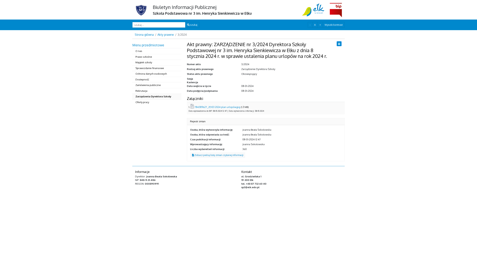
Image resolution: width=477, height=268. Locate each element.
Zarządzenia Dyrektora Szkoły (153, 96)
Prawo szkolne (143, 56)
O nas (138, 51)
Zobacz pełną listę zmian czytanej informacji (218, 155)
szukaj (193, 24)
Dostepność (142, 79)
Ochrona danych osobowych (151, 73)
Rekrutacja (141, 90)
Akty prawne (165, 34)
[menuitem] (156, 74)
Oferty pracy (142, 102)
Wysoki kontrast (334, 24)
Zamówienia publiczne (148, 85)
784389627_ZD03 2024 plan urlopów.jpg (217, 107)
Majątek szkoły (143, 62)
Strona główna (144, 34)
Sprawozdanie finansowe (149, 68)
